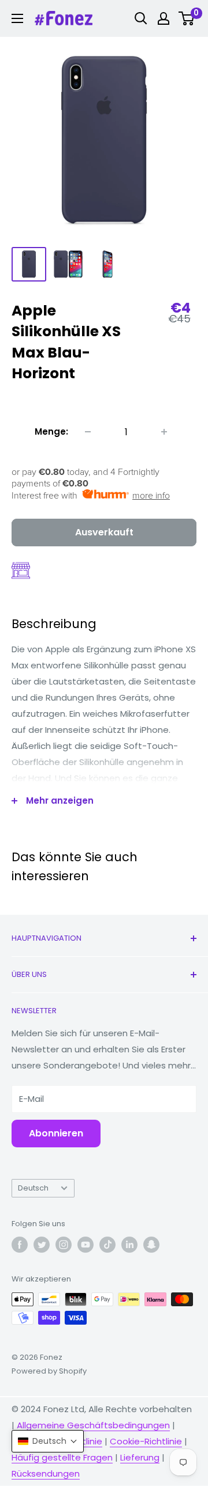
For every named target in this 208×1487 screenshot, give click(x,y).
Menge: (51, 431)
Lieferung (139, 1457)
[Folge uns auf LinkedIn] (129, 1245)
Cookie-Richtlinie (146, 1441)
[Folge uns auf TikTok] (107, 1245)
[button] (47, 1441)
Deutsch (33, 1188)
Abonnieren (56, 1133)
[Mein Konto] (163, 18)
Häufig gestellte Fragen (62, 1457)
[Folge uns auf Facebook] (20, 1245)
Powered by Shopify (49, 1371)
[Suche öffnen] (141, 18)
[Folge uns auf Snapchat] (151, 1245)
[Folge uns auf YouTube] (85, 1245)
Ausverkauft (104, 532)
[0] (187, 18)
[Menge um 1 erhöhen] (164, 432)
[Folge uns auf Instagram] (63, 1245)
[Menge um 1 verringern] (88, 432)
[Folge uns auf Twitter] (42, 1245)
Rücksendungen (46, 1473)
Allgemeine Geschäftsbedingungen (93, 1425)
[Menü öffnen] (17, 18)
